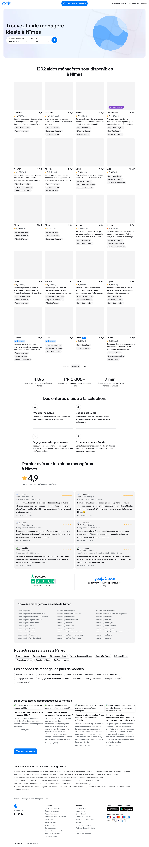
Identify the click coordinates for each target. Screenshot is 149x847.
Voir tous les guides (25, 751)
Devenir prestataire (118, 3)
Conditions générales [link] (83, 825)
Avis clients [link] (49, 819)
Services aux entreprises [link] (85, 819)
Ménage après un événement (51, 674)
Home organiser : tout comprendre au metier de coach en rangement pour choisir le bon (120, 717)
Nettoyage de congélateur (108, 674)
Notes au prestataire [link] (52, 834)
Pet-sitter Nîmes (121, 656)
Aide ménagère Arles (103, 638)
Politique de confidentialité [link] (85, 828)
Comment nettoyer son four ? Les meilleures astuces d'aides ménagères (89, 717)
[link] (121, 221)
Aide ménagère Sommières (66, 617)
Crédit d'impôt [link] (81, 814)
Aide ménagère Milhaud (26, 629)
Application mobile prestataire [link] (56, 817)
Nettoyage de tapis (113, 678)
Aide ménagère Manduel (26, 632)
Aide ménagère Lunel (103, 620)
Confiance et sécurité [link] (83, 817)
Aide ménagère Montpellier (106, 626)
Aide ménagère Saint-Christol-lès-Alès (31, 614)
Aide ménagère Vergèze (66, 610)
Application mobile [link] (51, 814)
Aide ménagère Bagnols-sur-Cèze (30, 620)
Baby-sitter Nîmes (103, 656)
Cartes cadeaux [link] (51, 828)
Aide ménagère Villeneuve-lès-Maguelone (111, 614)
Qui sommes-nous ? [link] (52, 836)
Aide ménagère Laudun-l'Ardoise (69, 614)
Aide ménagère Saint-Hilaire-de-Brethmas (33, 617)
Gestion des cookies (83, 834)
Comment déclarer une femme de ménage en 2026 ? (28, 713)
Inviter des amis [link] (50, 822)
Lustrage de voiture (93, 678)
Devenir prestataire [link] (52, 811)
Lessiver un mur (22, 683)
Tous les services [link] (32, 843)
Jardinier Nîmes (39, 656)
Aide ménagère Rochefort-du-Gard (69, 632)
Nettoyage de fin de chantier (49, 678)
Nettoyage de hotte (73, 678)
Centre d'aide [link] (81, 808)
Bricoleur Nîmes (22, 656)
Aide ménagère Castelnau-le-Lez (69, 638)
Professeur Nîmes (61, 660)
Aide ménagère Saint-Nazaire (28, 623)
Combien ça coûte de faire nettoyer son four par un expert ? (59, 713)
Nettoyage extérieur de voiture (80, 674)
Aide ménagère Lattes (104, 617)
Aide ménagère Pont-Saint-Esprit (29, 638)
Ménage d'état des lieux (25, 674)
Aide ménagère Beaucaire (27, 626)
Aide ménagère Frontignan (105, 610)
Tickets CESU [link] (50, 825)
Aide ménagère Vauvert (65, 626)
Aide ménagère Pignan (104, 635)
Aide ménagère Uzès (64, 623)
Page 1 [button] (74, 366)
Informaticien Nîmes (24, 660)
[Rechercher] (54, 40)
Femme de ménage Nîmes (81, 656)
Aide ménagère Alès (25, 610)
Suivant (85, 366)
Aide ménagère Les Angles (66, 629)
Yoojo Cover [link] (80, 811)
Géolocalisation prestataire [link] (54, 831)
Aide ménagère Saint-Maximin (67, 620)
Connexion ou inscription (137, 3)
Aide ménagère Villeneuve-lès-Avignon (71, 635)
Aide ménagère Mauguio (105, 623)
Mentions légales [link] (82, 831)
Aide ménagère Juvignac (105, 629)
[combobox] (18, 40)
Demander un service (76, 3)
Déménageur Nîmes (58, 656)
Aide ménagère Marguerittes (28, 635)
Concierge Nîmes (43, 660)
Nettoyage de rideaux (25, 678)
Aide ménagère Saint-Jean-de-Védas (109, 632)
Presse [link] (78, 822)
